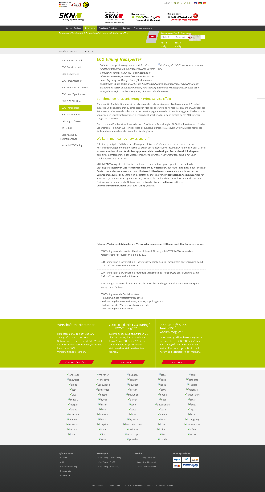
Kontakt (63, 457)
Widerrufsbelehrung (68, 466)
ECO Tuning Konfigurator (147, 457)
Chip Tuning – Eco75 (106, 462)
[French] (197, 2)
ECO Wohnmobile (71, 114)
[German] (200, 2)
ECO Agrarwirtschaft (72, 60)
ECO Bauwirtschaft (71, 67)
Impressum (65, 475)
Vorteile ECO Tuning (72, 145)
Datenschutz (65, 471)
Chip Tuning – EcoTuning (108, 466)
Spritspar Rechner (73, 28)
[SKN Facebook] (261, 102)
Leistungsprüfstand (72, 121)
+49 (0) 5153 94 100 (180, 2)
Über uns (126, 28)
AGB (62, 462)
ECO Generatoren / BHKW (75, 87)
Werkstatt (67, 128)
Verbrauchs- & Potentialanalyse (68, 136)
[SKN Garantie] (261, 142)
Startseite (62, 51)
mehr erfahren (128, 362)
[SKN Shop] (261, 149)
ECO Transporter (70, 107)
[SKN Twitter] (261, 116)
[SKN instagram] (261, 122)
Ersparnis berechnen (76, 362)
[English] (195, 2)
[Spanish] (205, 2)
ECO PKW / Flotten (71, 101)
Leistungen (90, 28)
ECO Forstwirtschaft (72, 80)
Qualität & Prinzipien (108, 28)
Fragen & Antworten (143, 28)
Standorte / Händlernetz (147, 462)
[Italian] (202, 2)
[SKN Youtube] (261, 109)
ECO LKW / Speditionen (74, 94)
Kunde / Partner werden (146, 466)
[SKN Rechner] (261, 136)
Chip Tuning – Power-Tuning (109, 457)
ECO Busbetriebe (70, 73)
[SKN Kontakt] (261, 129)
